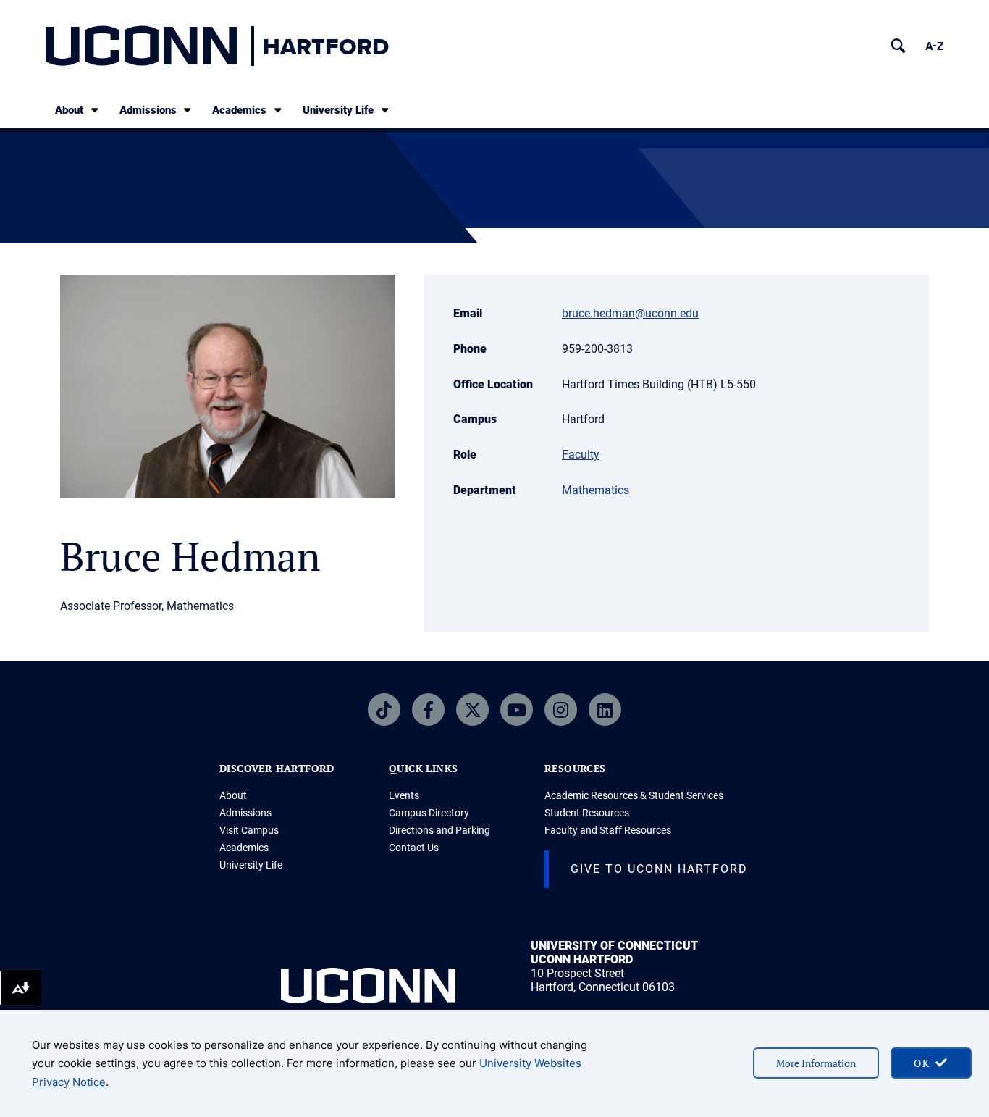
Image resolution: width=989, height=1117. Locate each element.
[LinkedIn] (605, 709)
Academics (239, 110)
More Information (816, 1063)
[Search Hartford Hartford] (898, 46)
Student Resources (586, 813)
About (69, 110)
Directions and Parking (439, 830)
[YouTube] (516, 709)
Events (404, 795)
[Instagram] (560, 709)
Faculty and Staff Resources (607, 830)
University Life (338, 110)
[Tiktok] (384, 709)
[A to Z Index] (934, 46)
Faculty (580, 454)
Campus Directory (429, 813)
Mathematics (595, 490)
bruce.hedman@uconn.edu (630, 313)
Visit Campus (249, 830)
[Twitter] (472, 709)
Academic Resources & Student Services (633, 795)
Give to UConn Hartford (659, 869)
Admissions (148, 110)
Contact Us (414, 847)
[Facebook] (428, 709)
